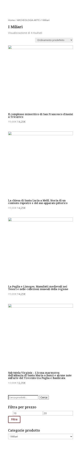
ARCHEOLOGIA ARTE (28, 20)
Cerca (43, 397)
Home (11, 20)
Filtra (14, 419)
